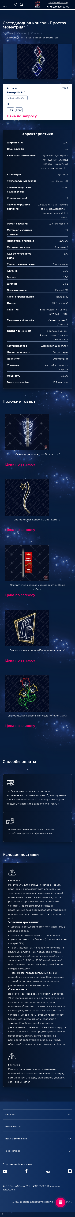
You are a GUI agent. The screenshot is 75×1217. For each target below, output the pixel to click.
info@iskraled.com (58, 2)
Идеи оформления (16, 1139)
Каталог (10, 1114)
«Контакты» (42, 985)
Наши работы (13, 1127)
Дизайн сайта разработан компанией (36, 1201)
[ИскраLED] (21, 4)
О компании (12, 1151)
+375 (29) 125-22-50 (58, 6)
